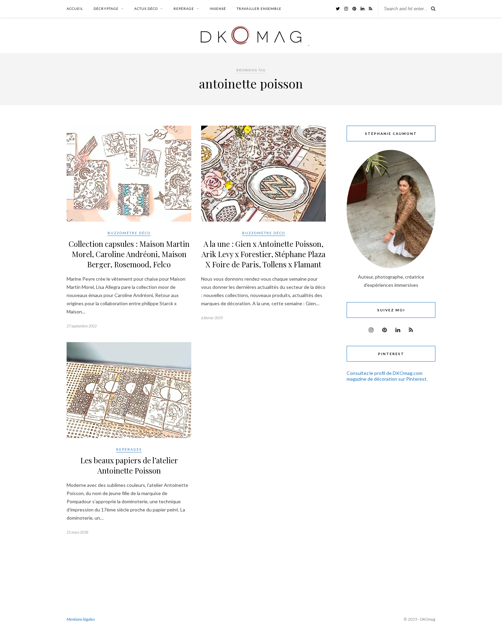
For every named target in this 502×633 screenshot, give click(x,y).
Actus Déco (146, 8)
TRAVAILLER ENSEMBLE (259, 8)
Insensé (218, 8)
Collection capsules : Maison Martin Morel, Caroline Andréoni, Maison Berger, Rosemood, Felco (129, 254)
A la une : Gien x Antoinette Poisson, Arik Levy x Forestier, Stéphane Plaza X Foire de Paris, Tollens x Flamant (263, 254)
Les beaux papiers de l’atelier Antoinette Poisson (129, 465)
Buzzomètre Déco (129, 233)
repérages (129, 449)
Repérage (183, 8)
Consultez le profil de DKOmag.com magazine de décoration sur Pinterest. (387, 376)
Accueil (75, 8)
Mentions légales (81, 619)
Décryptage (106, 8)
